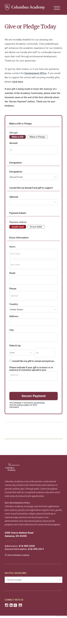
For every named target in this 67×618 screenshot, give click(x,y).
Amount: (13, 143)
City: (11, 330)
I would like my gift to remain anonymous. (33, 361)
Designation (15, 162)
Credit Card (18, 226)
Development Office (35, 73)
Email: (12, 273)
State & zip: (15, 345)
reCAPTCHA (39, 403)
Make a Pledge (37, 137)
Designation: (16, 171)
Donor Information (19, 237)
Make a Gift (17, 137)
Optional (13, 197)
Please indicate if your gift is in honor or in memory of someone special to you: (31, 368)
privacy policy (23, 405)
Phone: (13, 288)
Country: (13, 304)
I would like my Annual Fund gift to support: (31, 188)
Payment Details (17, 213)
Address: (14, 316)
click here (17, 81)
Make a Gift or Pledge (20, 123)
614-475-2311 (36, 549)
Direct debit (36, 226)
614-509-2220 (27, 546)
